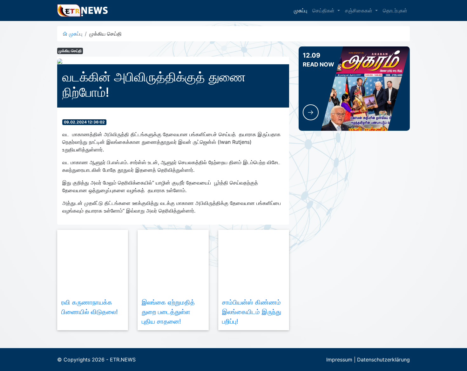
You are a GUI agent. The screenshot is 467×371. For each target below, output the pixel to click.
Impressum (339, 359)
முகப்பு (300, 10)
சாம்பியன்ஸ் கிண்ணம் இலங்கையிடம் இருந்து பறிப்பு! (251, 311)
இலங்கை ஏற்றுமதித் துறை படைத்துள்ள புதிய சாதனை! (168, 311)
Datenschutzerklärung (383, 359)
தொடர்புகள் (395, 10)
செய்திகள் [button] (324, 10)
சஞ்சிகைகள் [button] (359, 10)
